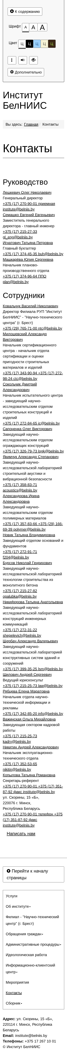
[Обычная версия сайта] (33, 60)
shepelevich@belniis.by (22, 635)
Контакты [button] (14, 993)
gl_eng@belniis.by (18, 237)
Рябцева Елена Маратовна (26, 691)
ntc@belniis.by (50, 328)
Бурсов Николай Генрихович (27, 563)
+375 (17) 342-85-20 (20, 714)
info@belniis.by (50, 714)
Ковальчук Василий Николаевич (30, 306)
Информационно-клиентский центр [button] (30, 968)
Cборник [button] (13, 1003)
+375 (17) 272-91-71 (20, 552)
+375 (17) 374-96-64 (24, 276)
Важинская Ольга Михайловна (29, 719)
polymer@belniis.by (29, 529)
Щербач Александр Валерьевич (30, 641)
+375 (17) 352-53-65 (20, 764)
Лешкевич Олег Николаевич (27, 192)
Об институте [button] (17, 906)
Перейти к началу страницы (27, 874)
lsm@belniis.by (50, 669)
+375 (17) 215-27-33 (20, 231)
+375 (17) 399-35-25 (20, 669)
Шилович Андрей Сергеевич (27, 674)
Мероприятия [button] (17, 982)
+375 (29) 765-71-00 (20, 328)
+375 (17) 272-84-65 (20, 423)
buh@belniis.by (50, 254)
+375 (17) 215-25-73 (20, 686)
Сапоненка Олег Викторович (27, 429)
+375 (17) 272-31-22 (20, 630)
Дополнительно (28, 72)
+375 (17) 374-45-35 (20, 254)
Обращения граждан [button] (23, 934)
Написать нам (21, 833)
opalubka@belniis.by (20, 596)
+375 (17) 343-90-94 (20, 373)
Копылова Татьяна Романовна (29, 775)
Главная (31, 124)
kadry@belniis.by (17, 741)
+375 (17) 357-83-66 (20, 524)
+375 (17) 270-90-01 (29, 204)
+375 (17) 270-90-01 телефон (28, 814)
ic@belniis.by (49, 423)
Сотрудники (24, 295)
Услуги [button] (11, 896)
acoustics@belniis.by (20, 490)
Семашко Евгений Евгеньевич (29, 215)
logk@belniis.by (51, 451)
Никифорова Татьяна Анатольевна (33, 602)
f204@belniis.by (16, 557)
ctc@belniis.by (25, 379)
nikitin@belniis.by (17, 769)
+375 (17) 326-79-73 (20, 451)
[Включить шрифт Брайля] (12, 60)
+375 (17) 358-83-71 (20, 485)
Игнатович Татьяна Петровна (28, 243)
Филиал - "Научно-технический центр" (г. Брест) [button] (32, 920)
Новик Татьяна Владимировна (29, 535)
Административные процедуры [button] (32, 944)
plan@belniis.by (16, 282)
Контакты (50, 124)
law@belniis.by (50, 686)
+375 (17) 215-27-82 (20, 591)
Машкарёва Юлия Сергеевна (28, 259)
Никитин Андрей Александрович (31, 747)
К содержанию (27, 11)
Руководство (25, 182)
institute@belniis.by (19, 209)
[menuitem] (33, 896)
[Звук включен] (22, 60)
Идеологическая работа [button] (26, 955)
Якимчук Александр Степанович (30, 457)
